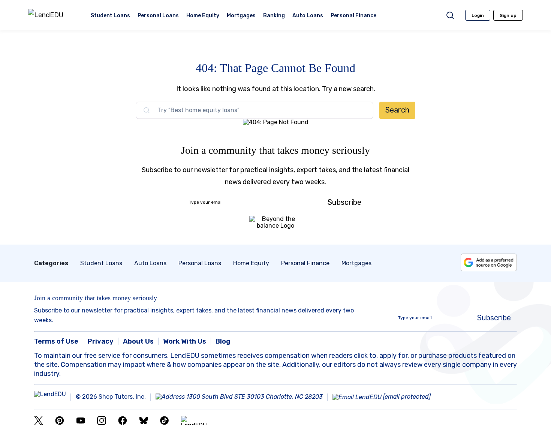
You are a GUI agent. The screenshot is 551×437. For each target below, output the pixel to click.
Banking (274, 16)
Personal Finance (353, 16)
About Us (138, 341)
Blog (223, 341)
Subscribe (344, 202)
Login (478, 15)
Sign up (508, 15)
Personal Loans (158, 16)
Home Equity (202, 16)
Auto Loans (307, 16)
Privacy (101, 341)
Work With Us (184, 341)
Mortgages (241, 16)
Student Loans (110, 16)
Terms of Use (56, 341)
